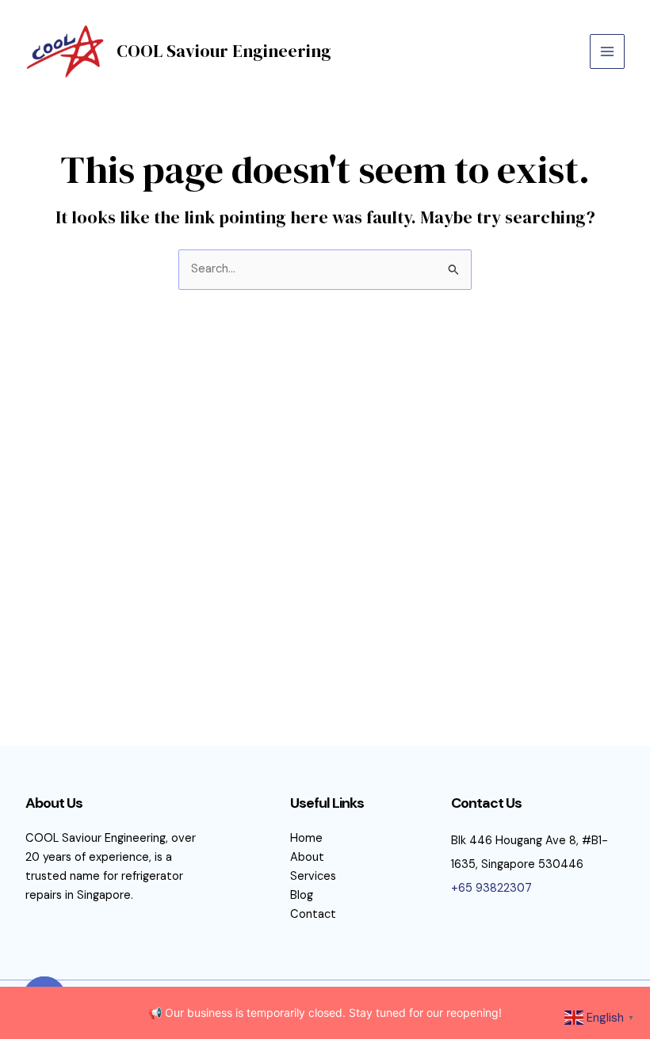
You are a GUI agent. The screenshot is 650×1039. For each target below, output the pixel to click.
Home (306, 838)
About (307, 857)
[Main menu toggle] (607, 51)
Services (313, 876)
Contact (313, 914)
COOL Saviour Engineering (224, 51)
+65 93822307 (491, 888)
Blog (301, 895)
